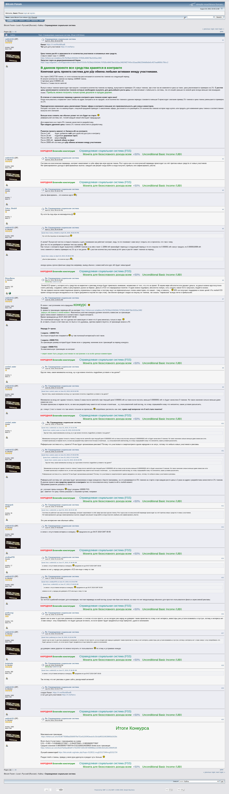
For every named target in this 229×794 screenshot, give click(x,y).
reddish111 (9, 39)
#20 (222, 719)
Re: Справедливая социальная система (62, 158)
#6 (223, 280)
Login (28, 20)
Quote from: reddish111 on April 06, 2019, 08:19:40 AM (59, 510)
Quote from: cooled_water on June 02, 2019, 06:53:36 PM (59, 391)
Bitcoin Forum (9, 25)
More (41, 20)
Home (10, 20)
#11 (223, 451)
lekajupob (9, 505)
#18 (222, 665)
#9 (223, 387)
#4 (223, 209)
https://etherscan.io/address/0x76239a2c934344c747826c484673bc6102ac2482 (71, 58)
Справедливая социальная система (60, 25)
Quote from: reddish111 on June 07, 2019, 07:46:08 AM (59, 562)
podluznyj (9, 613)
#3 (223, 190)
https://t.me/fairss (67, 47)
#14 (222, 558)
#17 (222, 633)
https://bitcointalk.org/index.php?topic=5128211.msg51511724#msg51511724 (87, 752)
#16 (222, 614)
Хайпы (40, 25)
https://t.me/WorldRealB (56, 45)
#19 (222, 688)
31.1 (29, 17)
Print (221, 31)
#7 (223, 299)
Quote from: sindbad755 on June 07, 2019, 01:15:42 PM (59, 581)
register (32, 13)
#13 (222, 527)
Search (22, 20)
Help (16, 20)
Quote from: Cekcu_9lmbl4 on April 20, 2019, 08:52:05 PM (60, 233)
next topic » (219, 29)
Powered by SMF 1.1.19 (102, 790)
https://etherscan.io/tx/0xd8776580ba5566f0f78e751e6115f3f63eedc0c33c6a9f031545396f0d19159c (79, 737)
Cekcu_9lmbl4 (11, 208)
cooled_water (10, 367)
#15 (222, 577)
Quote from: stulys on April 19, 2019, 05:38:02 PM (57, 256)
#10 (222, 423)
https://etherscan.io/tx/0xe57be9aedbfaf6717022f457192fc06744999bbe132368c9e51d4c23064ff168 (79, 748)
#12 (222, 506)
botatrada (9, 663)
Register (35, 20)
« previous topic (208, 29)
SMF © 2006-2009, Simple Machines (123, 790)
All (15, 32)
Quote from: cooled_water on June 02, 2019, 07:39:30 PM (59, 455)
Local (18, 25)
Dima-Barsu (10, 278)
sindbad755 (10, 557)
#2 (223, 159)
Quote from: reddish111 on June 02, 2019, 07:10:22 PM (59, 427)
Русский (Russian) (29, 25)
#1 (223, 40)
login (25, 13)
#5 (223, 228)
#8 (223, 368)
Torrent (34, 17)
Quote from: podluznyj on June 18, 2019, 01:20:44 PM (58, 637)
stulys (7, 189)
